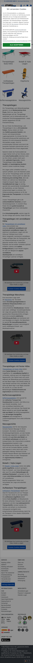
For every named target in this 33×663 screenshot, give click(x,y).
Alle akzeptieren (16, 45)
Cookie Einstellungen (20, 29)
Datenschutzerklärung (9, 41)
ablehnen (19, 33)
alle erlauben (15, 24)
